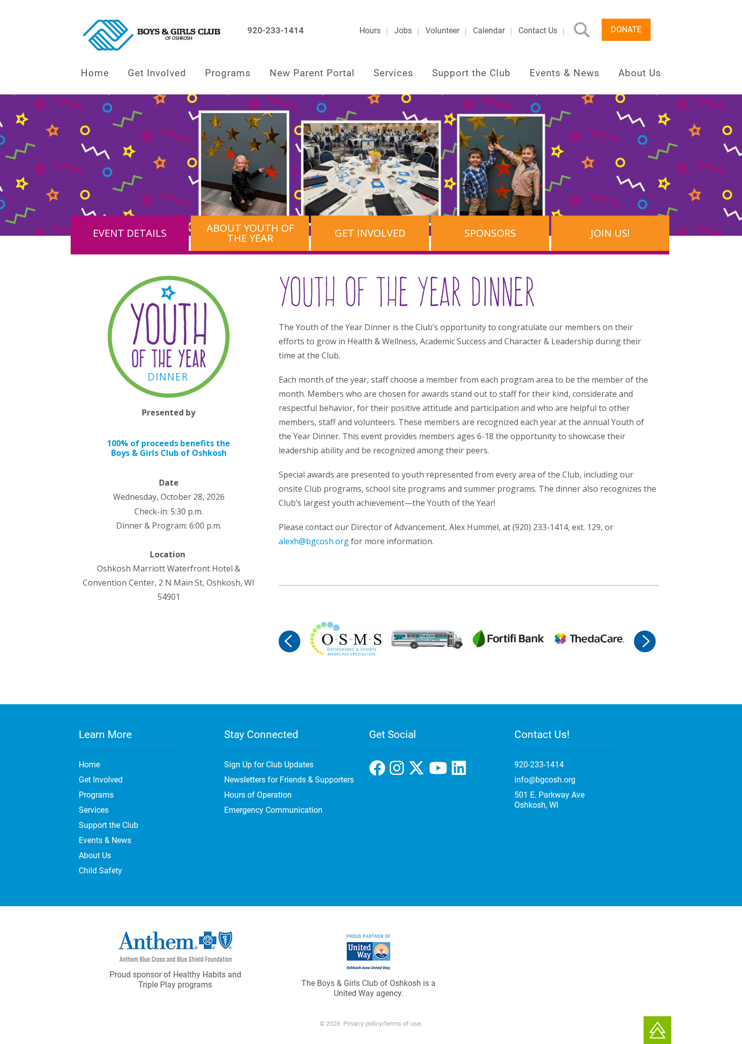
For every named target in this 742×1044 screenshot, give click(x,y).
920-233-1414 (275, 30)
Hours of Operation (258, 795)
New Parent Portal (312, 73)
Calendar (489, 30)
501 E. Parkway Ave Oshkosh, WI (549, 800)
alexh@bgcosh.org (314, 541)
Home (95, 73)
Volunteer (442, 30)
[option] (345, 638)
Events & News (564, 73)
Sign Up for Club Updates (268, 764)
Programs (228, 73)
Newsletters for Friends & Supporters (289, 780)
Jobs (403, 30)
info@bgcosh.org (544, 780)
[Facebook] (399, 771)
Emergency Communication (273, 810)
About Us (639, 73)
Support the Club (471, 73)
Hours (370, 30)
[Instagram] (418, 771)
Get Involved (157, 73)
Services (393, 73)
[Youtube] (460, 771)
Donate (626, 29)
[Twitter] (440, 771)
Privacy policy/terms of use (382, 1023)
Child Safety (100, 870)
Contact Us (537, 30)
